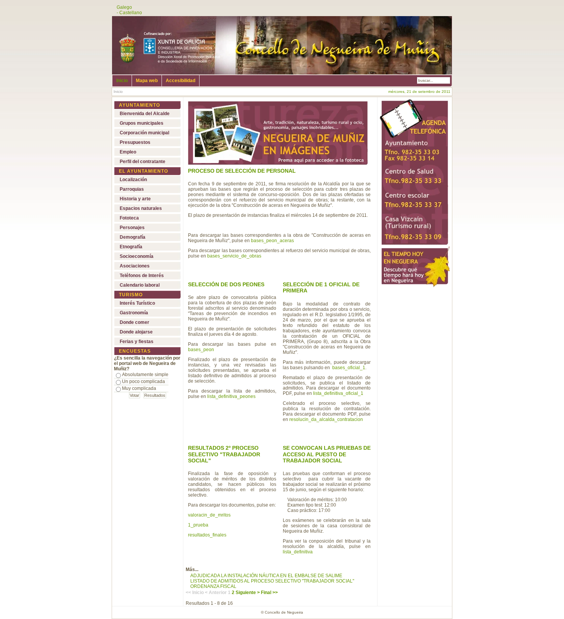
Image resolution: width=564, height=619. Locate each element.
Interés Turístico (137, 303)
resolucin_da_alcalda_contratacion (326, 419)
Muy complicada (139, 388)
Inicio (122, 80)
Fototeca (129, 218)
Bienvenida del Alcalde (145, 113)
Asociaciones (135, 266)
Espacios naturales (141, 208)
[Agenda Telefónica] (414, 245)
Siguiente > (248, 592)
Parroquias (132, 189)
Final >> (269, 592)
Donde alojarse (136, 332)
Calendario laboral (140, 285)
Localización (133, 179)
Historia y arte (135, 198)
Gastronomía (134, 312)
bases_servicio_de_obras (234, 256)
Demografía (132, 237)
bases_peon (201, 349)
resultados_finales (207, 535)
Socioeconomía (136, 256)
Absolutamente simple (145, 374)
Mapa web (147, 80)
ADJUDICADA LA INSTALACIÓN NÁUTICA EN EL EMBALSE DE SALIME (266, 575)
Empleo (128, 152)
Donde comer (134, 322)
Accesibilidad (180, 80)
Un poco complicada (143, 381)
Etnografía (131, 246)
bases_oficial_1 (348, 367)
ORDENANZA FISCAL (213, 586)
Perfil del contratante (142, 161)
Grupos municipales (141, 123)
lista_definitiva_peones (231, 396)
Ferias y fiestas (136, 341)
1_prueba (198, 525)
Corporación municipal (144, 132)
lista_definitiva (298, 552)
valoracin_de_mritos (209, 515)
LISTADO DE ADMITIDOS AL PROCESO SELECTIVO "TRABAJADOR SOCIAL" (272, 581)
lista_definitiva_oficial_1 (338, 393)
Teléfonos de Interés (142, 275)
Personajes (132, 227)
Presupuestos (135, 142)
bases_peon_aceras (272, 240)
